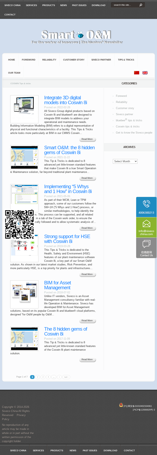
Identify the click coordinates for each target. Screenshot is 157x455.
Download (98, 5)
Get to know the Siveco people (134, 132)
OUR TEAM (14, 73)
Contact (10, 14)
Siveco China (12, 5)
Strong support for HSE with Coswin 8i (67, 239)
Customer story (73, 60)
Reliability (49, 60)
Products (48, 5)
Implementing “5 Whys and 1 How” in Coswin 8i (68, 189)
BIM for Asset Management (57, 285)
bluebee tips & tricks (129, 120)
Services (31, 5)
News (63, 5)
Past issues (79, 5)
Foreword (28, 60)
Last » (66, 377)
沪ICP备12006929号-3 (144, 410)
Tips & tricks (126, 60)
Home (11, 60)
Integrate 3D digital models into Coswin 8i (65, 100)
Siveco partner (101, 60)
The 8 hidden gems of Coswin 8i (65, 331)
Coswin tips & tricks (128, 126)
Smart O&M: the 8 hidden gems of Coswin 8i (69, 150)
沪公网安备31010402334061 (137, 406)
